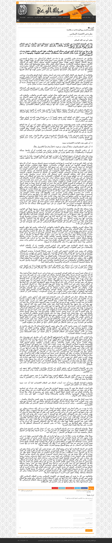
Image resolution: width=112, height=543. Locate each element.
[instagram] (28, 3)
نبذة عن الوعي (30, 17)
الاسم (90, 513)
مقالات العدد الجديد (86, 17)
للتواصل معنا (22, 17)
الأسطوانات (47, 17)
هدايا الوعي (53, 17)
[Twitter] (33, 3)
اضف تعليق (76, 36)
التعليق (90, 500)
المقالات (82, 36)
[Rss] (35, 3)
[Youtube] (31, 3)
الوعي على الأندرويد (39, 17)
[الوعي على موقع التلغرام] (26, 3)
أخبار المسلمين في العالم (26, 490)
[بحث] (17, 3)
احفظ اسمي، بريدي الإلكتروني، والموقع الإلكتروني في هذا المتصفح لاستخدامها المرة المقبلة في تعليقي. (71, 527)
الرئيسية (93, 17)
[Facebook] (34, 3)
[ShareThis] (30, 3)
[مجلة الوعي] (56, 10)
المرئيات (59, 17)
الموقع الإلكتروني (88, 522)
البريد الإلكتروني (88, 518)
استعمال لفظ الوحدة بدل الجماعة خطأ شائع (83, 491)
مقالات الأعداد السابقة (76, 17)
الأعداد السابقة (66, 17)
